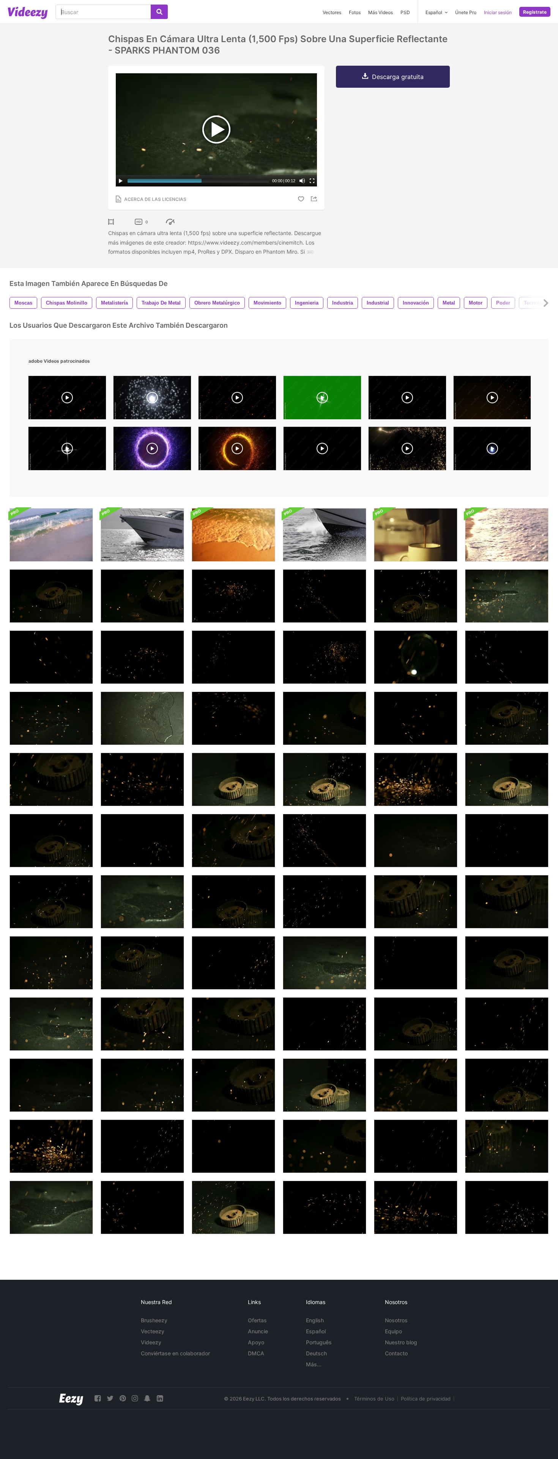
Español (316, 1331)
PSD (405, 12)
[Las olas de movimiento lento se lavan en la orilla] (507, 535)
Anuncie (258, 1331)
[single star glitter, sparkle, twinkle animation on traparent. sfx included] (67, 450)
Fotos (355, 12)
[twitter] (110, 1398)
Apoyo (256, 1342)
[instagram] (135, 1398)
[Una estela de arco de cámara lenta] (142, 535)
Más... (314, 1364)
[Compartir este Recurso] (315, 199)
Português (319, 1342)
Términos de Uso (374, 1399)
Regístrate (535, 12)
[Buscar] (159, 12)
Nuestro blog (401, 1342)
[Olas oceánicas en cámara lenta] (51, 535)
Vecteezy (152, 1331)
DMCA (256, 1353)
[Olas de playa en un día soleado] (233, 535)
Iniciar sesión (498, 12)
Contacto (396, 1353)
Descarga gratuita (398, 77)
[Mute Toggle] (302, 181)
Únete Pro (465, 12)
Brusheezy (154, 1320)
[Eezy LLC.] (71, 1398)
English (315, 1320)
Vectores (332, 12)
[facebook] (98, 1398)
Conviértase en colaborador (175, 1353)
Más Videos (380, 12)
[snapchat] (147, 1398)
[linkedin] (160, 1398)
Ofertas (257, 1320)
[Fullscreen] (312, 181)
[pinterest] (123, 1398)
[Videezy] (28, 13)
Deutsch (316, 1353)
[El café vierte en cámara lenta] (415, 535)
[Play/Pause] (121, 181)
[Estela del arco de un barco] (324, 535)
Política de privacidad (426, 1399)
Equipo (393, 1331)
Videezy (151, 1342)
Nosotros (396, 1320)
